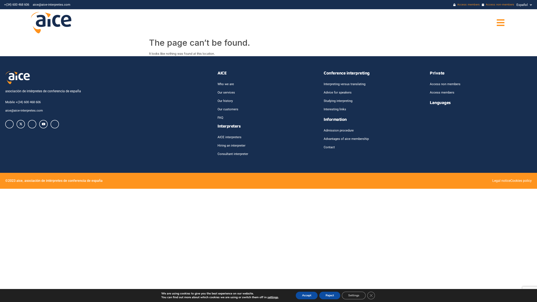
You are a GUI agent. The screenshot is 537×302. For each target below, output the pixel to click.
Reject (330, 295)
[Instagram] (55, 124)
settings (272, 297)
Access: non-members (499, 4)
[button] (389, 23)
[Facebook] (9, 124)
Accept (306, 295)
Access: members (468, 4)
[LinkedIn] (32, 124)
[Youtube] (43, 124)
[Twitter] (21, 124)
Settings (353, 295)
